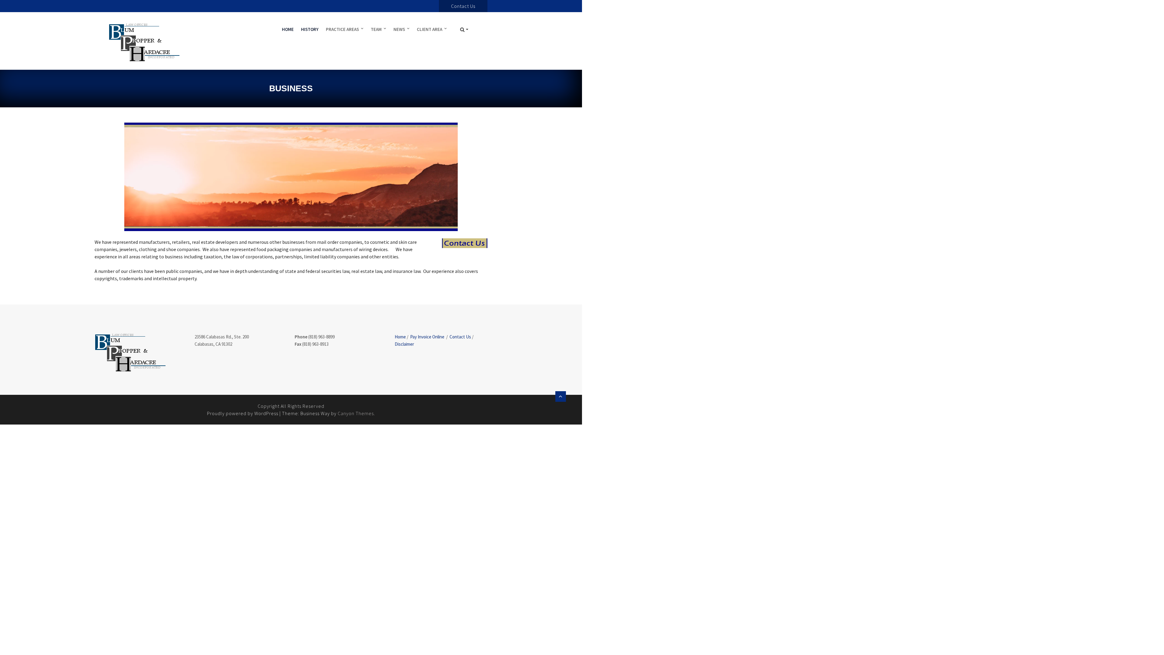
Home (288, 29)
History (310, 29)
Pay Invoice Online (427, 337)
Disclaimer (404, 344)
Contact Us (460, 337)
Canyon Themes (356, 413)
